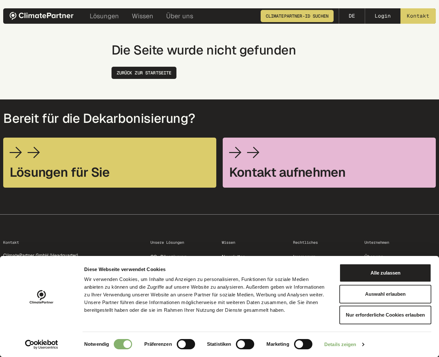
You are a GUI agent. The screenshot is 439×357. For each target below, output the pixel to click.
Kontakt (418, 16)
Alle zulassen (385, 273)
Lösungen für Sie (60, 172)
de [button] (352, 16)
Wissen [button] (142, 16)
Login (383, 16)
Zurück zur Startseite (144, 73)
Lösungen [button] (104, 16)
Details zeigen (340, 344)
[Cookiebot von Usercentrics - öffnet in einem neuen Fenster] (41, 344)
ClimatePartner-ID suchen (297, 16)
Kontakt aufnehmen (287, 172)
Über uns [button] (179, 16)
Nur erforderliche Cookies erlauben (385, 315)
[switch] (186, 344)
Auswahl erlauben (385, 294)
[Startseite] (43, 16)
